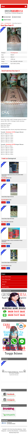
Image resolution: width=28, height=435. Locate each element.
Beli (8, 180)
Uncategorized (8, 23)
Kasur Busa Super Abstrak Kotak (9, 262)
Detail (3, 180)
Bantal (3, 284)
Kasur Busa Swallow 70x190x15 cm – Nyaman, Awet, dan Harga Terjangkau (14, 372)
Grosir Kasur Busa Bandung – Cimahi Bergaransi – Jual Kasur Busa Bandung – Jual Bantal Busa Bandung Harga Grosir (14, 431)
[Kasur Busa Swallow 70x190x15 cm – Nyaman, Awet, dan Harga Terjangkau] (14, 366)
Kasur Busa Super (6, 276)
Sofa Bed (4, 281)
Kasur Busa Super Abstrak (8, 196)
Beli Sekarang (5, 66)
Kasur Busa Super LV (7, 25)
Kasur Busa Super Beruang (8, 218)
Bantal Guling (5, 287)
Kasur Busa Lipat (6, 279)
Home (2, 23)
